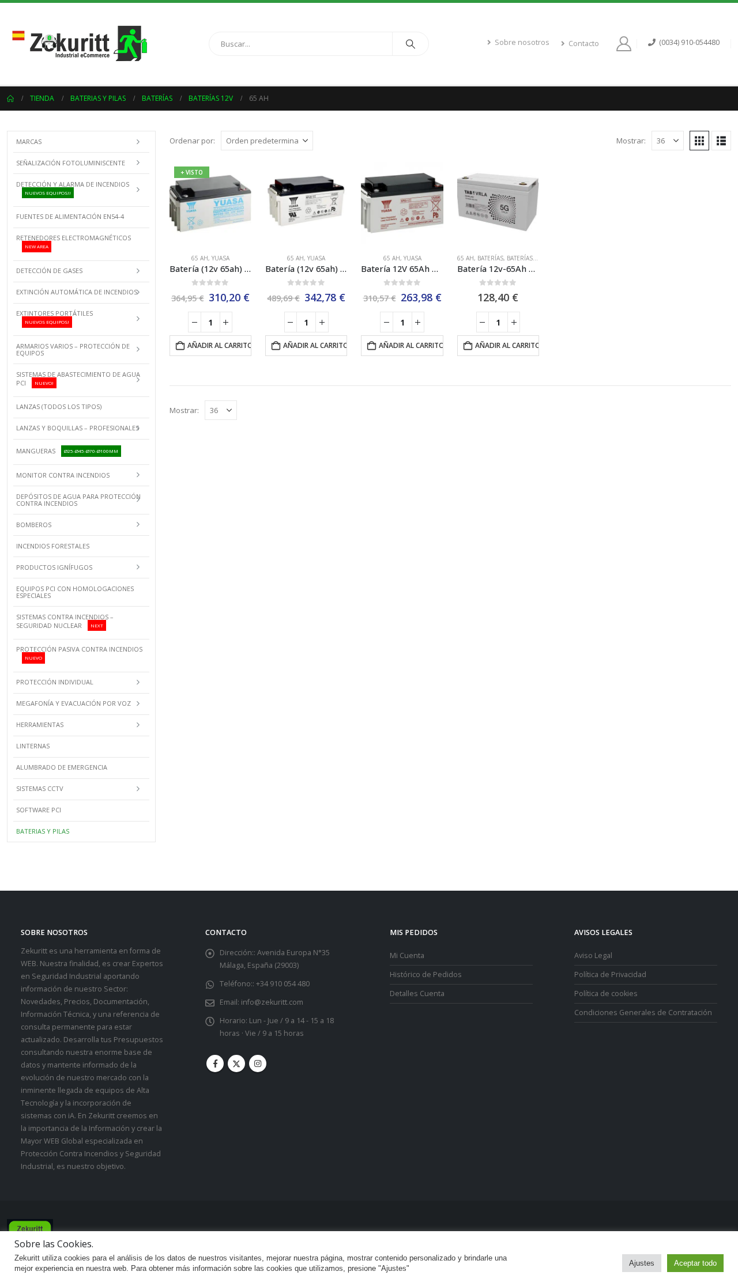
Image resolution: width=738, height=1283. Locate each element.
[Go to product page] (306, 203)
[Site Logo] (79, 43)
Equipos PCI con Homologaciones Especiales (75, 592)
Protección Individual (54, 682)
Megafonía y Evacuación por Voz (73, 703)
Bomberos (33, 524)
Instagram (257, 1063)
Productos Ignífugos (54, 567)
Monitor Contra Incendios (63, 475)
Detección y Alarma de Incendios (72, 188)
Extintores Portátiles (54, 317)
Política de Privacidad (610, 974)
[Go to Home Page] (10, 98)
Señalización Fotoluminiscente (70, 162)
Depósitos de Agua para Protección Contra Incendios (78, 500)
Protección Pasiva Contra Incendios (79, 653)
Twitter (236, 1063)
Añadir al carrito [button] (219, 345)
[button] (699, 140)
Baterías (490, 258)
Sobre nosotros (522, 42)
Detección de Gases (49, 270)
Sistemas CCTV (39, 788)
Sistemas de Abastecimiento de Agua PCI (78, 378)
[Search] (410, 43)
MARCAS (29, 141)
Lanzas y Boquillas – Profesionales (77, 427)
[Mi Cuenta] (625, 44)
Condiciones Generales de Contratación (643, 1012)
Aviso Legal (593, 955)
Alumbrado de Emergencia (61, 767)
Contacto (583, 43)
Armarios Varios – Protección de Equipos (73, 349)
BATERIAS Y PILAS (42, 831)
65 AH (199, 258)
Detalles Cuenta (417, 993)
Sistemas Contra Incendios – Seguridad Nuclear (65, 621)
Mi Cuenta (407, 955)
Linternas (33, 745)
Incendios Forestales (52, 546)
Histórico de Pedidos (426, 974)
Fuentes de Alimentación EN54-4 (70, 216)
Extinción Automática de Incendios (76, 291)
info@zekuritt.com (272, 1002)
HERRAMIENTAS (39, 724)
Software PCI (38, 809)
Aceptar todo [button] (695, 1263)
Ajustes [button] (641, 1263)
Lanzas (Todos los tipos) (58, 406)
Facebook (215, 1063)
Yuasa (220, 258)
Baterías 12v (526, 258)
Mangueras (67, 450)
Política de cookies (606, 993)
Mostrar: (631, 140)
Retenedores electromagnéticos (73, 241)
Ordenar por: (192, 140)
